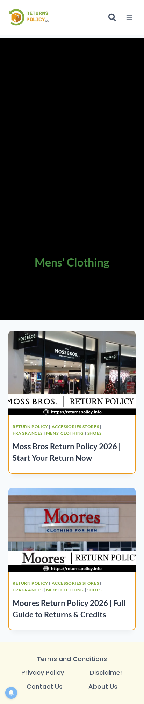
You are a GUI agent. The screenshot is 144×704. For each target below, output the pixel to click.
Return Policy (30, 426)
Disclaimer (106, 672)
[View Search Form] (112, 17)
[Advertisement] (72, 107)
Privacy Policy (42, 672)
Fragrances (28, 433)
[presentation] (72, 373)
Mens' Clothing (65, 433)
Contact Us (45, 686)
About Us (102, 686)
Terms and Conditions (72, 658)
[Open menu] (129, 17)
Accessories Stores (75, 426)
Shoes (94, 433)
